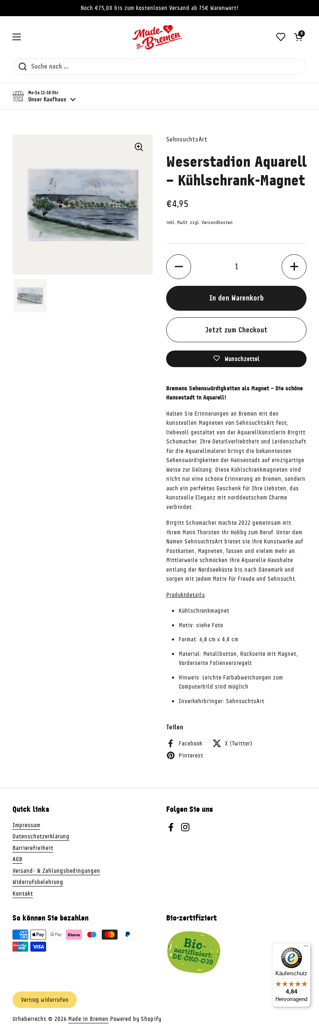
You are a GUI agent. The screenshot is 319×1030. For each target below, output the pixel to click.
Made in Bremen (88, 1019)
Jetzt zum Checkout (236, 329)
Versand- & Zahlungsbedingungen (56, 870)
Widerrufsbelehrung (37, 882)
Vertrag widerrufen (45, 999)
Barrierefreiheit (32, 848)
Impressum (26, 825)
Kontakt (22, 893)
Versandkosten (217, 222)
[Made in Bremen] (157, 36)
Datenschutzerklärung (40, 836)
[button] (298, 37)
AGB (17, 859)
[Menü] (306, 948)
